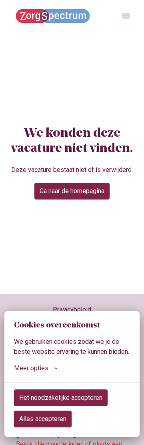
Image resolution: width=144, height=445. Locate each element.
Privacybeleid (72, 309)
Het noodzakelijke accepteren (60, 397)
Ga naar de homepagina (72, 191)
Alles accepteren (42, 419)
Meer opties (31, 368)
